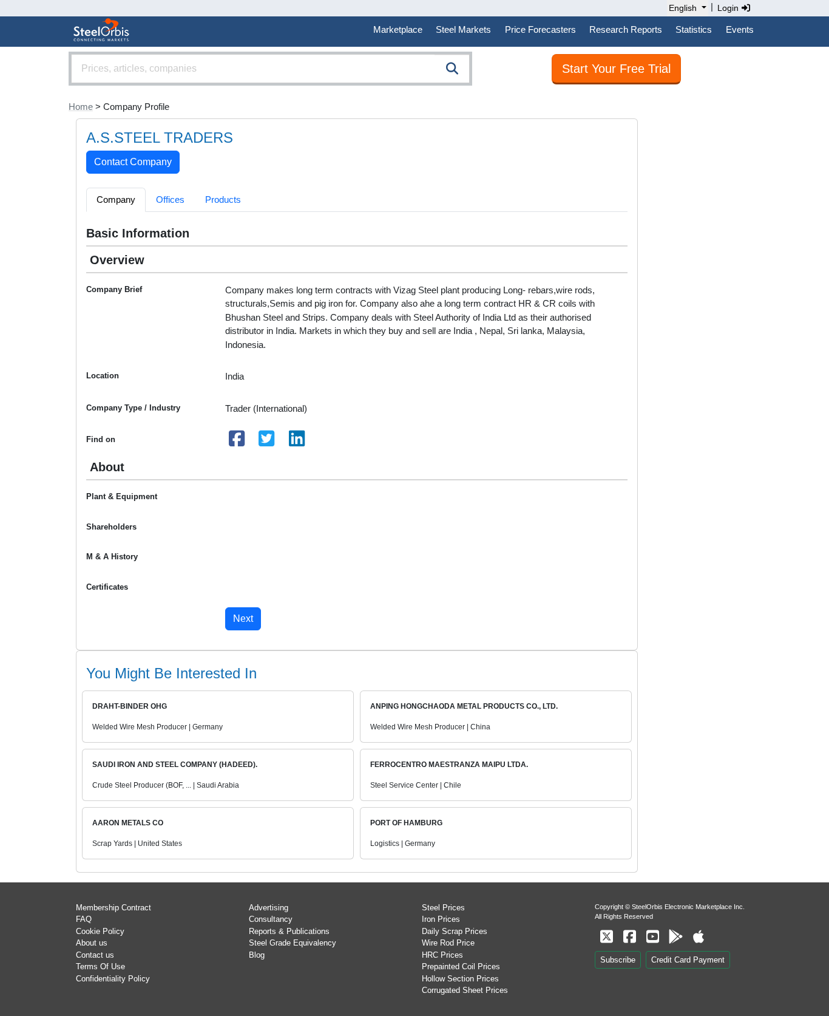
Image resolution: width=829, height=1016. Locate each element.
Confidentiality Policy (113, 978)
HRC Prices (442, 955)
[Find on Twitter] (267, 442)
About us (91, 942)
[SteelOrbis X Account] (606, 937)
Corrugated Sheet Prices (465, 990)
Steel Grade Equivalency (292, 942)
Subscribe (617, 959)
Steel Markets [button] (463, 29)
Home (81, 106)
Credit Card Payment (688, 959)
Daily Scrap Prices (454, 931)
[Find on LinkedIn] (296, 442)
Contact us (95, 955)
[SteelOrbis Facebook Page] (629, 937)
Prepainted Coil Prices (461, 966)
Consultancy (271, 919)
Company (115, 199)
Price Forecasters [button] (540, 29)
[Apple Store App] (698, 937)
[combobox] (270, 68)
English (683, 8)
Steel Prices (443, 907)
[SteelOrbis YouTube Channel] (652, 937)
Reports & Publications (289, 931)
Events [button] (740, 29)
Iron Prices (441, 919)
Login (729, 8)
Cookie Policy (100, 931)
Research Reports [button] (625, 29)
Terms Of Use (100, 966)
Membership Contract (113, 907)
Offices (170, 199)
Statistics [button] (693, 29)
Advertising (268, 907)
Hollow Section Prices (460, 978)
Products (223, 199)
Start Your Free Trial (616, 68)
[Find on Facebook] (236, 442)
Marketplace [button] (397, 29)
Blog (257, 955)
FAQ (84, 919)
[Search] (452, 68)
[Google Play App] (675, 937)
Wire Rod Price (448, 942)
